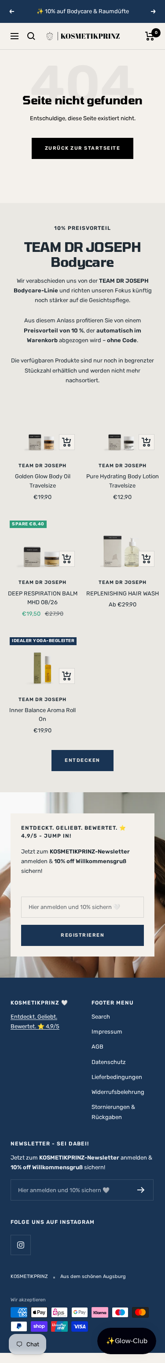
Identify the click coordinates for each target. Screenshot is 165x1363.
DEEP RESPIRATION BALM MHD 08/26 (42, 598)
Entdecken (82, 760)
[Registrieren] (141, 1190)
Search (101, 1016)
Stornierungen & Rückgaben (113, 1112)
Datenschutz (109, 1062)
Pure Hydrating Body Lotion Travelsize (122, 481)
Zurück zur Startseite (83, 148)
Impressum (107, 1031)
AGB (97, 1046)
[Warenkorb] (149, 36)
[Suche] (31, 36)
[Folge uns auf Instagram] (20, 1245)
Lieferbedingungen (117, 1077)
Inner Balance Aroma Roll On (42, 715)
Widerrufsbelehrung (118, 1092)
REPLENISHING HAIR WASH (122, 593)
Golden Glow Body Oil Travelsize (42, 481)
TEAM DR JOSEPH (42, 466)
